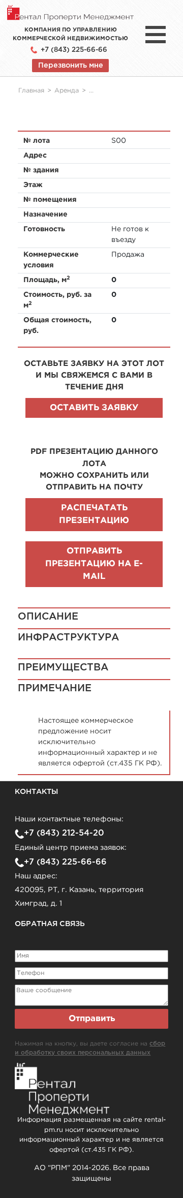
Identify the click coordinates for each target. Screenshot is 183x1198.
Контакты (36, 791)
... (91, 91)
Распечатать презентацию (94, 514)
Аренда (66, 91)
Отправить (92, 1019)
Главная (31, 91)
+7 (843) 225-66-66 (74, 50)
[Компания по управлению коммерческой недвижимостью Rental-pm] (70, 12)
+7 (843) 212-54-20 (64, 833)
